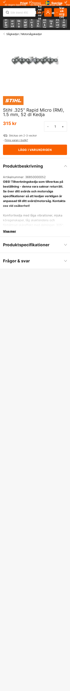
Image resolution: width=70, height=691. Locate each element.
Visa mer (9, 231)
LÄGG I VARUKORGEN (35, 150)
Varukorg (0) (62, 12)
